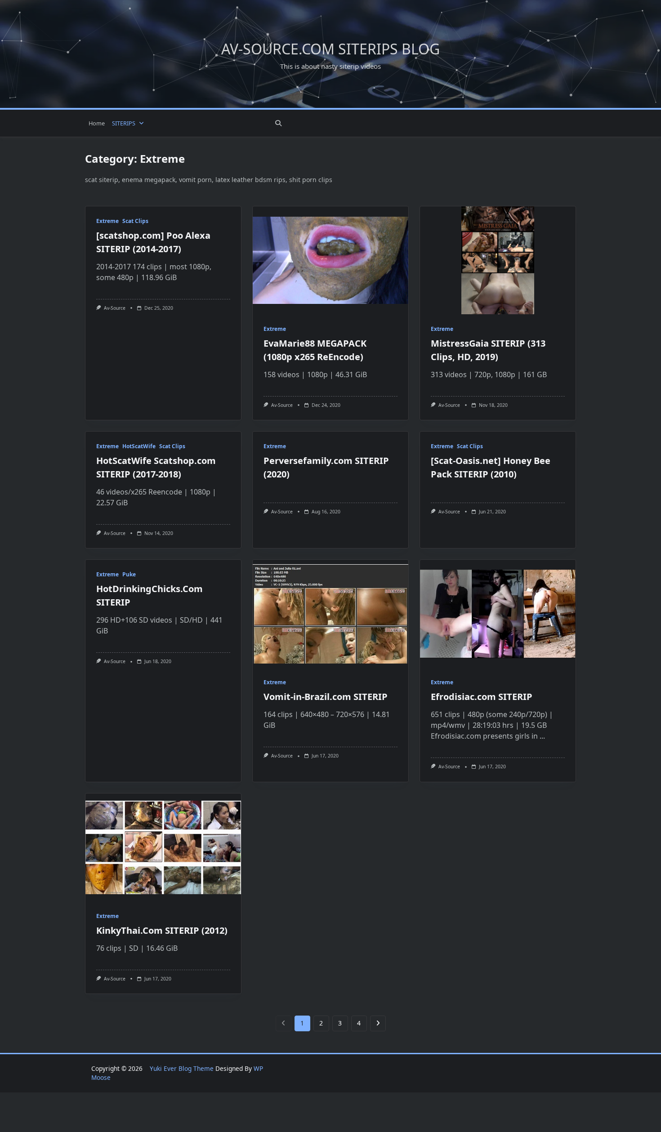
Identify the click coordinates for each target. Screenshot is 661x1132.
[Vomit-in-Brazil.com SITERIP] (330, 614)
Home (97, 123)
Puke (129, 574)
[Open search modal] (278, 123)
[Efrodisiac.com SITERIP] (498, 614)
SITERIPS (123, 123)
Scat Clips (135, 221)
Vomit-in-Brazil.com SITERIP (326, 697)
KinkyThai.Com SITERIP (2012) (162, 930)
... (542, 736)
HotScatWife (139, 446)
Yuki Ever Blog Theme (182, 1068)
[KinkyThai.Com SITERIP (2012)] (163, 847)
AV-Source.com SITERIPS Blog (330, 48)
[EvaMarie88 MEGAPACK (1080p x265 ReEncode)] (330, 260)
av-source (114, 308)
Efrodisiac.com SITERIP (481, 697)
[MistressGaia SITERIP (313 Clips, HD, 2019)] (498, 260)
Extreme (107, 221)
